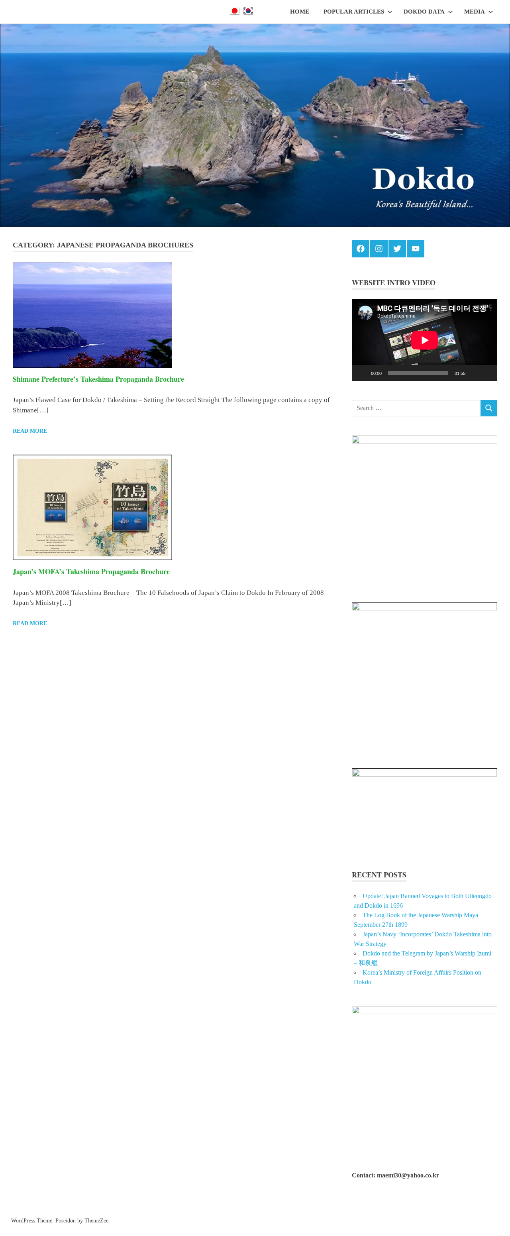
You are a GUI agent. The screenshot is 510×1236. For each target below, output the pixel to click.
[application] (424, 340)
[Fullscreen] (487, 373)
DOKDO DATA (424, 11)
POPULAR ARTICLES (354, 11)
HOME (299, 11)
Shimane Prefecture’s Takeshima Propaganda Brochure (98, 379)
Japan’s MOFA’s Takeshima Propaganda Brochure (91, 571)
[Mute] (474, 373)
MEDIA (474, 11)
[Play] (362, 373)
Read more (30, 431)
